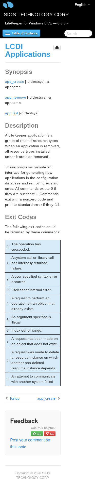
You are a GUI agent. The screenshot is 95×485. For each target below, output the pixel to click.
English (81, 5)
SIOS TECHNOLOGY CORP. (36, 14)
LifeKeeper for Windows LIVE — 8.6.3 (36, 23)
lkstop (15, 398)
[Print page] (57, 47)
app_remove (15, 97)
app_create (14, 81)
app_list (11, 113)
